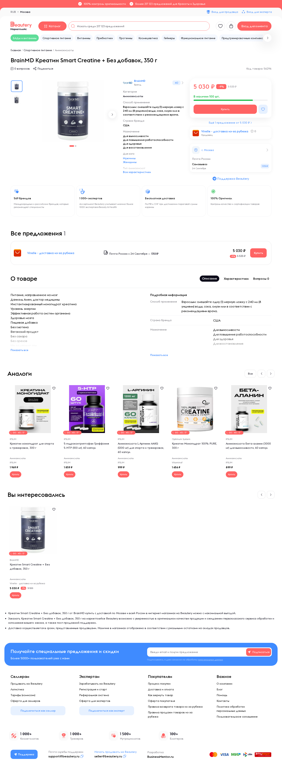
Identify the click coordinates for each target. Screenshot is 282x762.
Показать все (19, 350)
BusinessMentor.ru (160, 757)
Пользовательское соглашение (237, 716)
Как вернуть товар (160, 695)
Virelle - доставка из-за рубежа (224, 131)
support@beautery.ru (63, 756)
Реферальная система (94, 695)
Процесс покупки (159, 683)
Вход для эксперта (259, 12)
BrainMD (139, 81)
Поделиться (45, 68)
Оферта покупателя (161, 701)
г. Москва (208, 150)
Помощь (222, 695)
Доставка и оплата (161, 689)
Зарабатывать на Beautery (97, 683)
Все (250, 373)
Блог (220, 689)
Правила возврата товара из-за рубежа (175, 706)
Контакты (223, 701)
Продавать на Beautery (26, 683)
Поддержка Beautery (233, 178)
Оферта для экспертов (94, 701)
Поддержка (26, 754)
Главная (16, 50)
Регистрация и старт (93, 689)
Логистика (17, 689)
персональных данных (210, 659)
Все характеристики (137, 172)
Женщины (130, 162)
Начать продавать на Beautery (115, 752)
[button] (267, 38)
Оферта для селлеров (25, 701)
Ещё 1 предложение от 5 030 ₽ (229, 122)
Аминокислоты (64, 50)
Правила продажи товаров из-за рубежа (170, 714)
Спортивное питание (38, 50)
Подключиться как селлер (38, 710)
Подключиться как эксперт (107, 710)
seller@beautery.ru (108, 756)
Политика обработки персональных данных (231, 709)
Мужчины (129, 158)
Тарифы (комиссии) (23, 695)
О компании (224, 683)
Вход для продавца (224, 12)
